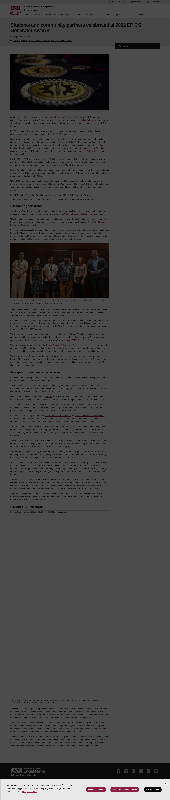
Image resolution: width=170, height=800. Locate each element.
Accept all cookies (96, 789)
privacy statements (29, 792)
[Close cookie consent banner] (165, 783)
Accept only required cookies (124, 789)
